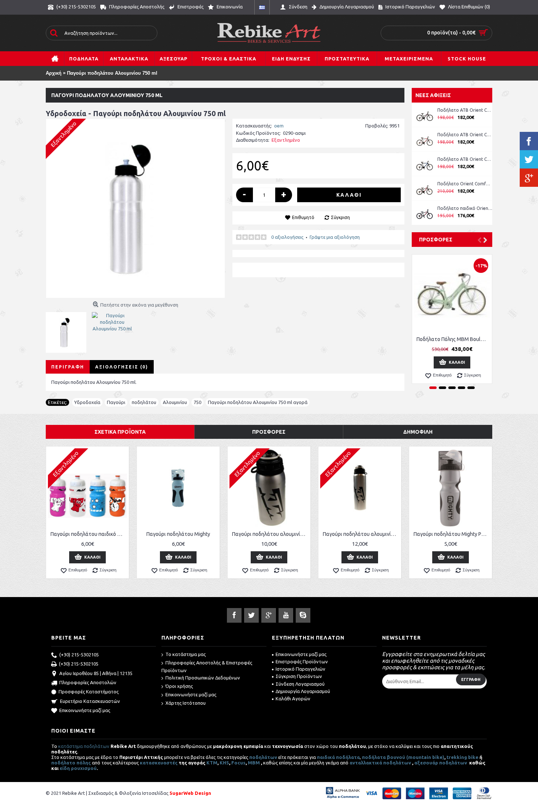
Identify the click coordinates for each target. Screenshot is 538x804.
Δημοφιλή (418, 432)
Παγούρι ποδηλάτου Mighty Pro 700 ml (452, 534)
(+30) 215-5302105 (79, 654)
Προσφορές (435, 239)
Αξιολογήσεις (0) (121, 366)
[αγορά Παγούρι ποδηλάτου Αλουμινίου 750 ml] (135, 208)
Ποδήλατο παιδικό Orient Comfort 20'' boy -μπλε (464, 208)
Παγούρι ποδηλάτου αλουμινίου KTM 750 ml (361, 534)
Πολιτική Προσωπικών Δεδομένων (202, 677)
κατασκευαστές (159, 762)
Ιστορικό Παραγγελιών (300, 668)
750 (197, 402)
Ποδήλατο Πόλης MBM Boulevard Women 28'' (453, 339)
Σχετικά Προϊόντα (120, 432)
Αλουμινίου (175, 402)
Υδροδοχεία (87, 402)
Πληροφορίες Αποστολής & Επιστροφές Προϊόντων (206, 666)
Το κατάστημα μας (185, 654)
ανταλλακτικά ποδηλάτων (380, 762)
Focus (238, 762)
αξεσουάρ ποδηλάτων (441, 762)
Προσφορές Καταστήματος (89, 691)
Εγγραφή (471, 679)
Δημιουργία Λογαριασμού (303, 691)
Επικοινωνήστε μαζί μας (84, 710)
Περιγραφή (67, 366)
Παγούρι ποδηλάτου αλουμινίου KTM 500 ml (270, 534)
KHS (224, 762)
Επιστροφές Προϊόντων (302, 661)
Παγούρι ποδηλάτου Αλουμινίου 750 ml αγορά (257, 402)
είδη (65, 768)
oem (279, 125)
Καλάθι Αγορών (293, 698)
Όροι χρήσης (179, 686)
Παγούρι (116, 402)
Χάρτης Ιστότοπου (185, 702)
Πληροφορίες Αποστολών (87, 682)
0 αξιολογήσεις (287, 237)
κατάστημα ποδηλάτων (83, 746)
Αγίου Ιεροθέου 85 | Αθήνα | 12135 (95, 673)
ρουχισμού (84, 768)
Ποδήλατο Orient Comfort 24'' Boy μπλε (464, 183)
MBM (254, 762)
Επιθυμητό (303, 217)
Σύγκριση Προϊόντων (299, 676)
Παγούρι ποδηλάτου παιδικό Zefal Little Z (89, 534)
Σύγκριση (340, 217)
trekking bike (462, 757)
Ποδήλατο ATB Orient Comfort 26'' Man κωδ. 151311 (464, 134)
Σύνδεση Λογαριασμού (300, 683)
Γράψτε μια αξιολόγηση (335, 237)
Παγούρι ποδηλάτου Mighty (178, 534)
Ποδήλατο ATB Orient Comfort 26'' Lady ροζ (464, 110)
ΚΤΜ (211, 762)
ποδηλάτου (144, 402)
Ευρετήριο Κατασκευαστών (90, 701)
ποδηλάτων (263, 757)
